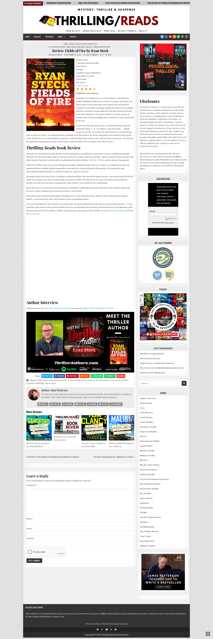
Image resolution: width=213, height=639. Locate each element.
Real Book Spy (102, 380)
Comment (31, 485)
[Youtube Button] (170, 36)
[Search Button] (186, 36)
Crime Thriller (72, 47)
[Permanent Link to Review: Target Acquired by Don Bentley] (94, 427)
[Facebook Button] (166, 36)
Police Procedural (148, 470)
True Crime (145, 536)
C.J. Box (70, 380)
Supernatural (146, 498)
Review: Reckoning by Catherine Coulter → (115, 457)
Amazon (93, 404)
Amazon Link (82, 86)
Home (27, 36)
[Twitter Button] (162, 36)
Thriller (125, 380)
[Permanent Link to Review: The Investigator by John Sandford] (39, 427)
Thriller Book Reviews (101, 47)
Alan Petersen (56, 55)
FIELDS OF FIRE (96, 160)
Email (29, 528)
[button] (78, 90)
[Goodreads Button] (182, 36)
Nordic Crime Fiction (149, 465)
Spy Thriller (145, 493)
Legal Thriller (146, 446)
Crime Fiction (146, 417)
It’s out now (34, 214)
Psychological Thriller (150, 484)
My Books (49, 36)
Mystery (144, 460)
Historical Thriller (148, 432)
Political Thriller (147, 474)
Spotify (104, 404)
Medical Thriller (147, 451)
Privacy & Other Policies (96, 624)
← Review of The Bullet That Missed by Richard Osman (52, 457)
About (60, 36)
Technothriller (146, 508)
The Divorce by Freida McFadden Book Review (161, 368)
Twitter (48, 376)
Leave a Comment (92, 55)
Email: (152, 211)
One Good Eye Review (150, 358)
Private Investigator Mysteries (154, 479)
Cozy (142, 408)
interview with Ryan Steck (56, 308)
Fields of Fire (80, 380)
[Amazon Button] (174, 36)
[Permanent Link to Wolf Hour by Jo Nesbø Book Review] (66, 424)
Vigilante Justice (147, 546)
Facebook (60, 376)
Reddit (85, 376)
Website (43, 404)
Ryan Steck (115, 380)
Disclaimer (115, 624)
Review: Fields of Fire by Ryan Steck (80, 50)
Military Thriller (85, 47)
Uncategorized (147, 541)
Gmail (122, 376)
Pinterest (74, 376)
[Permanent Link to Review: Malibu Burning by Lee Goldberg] (121, 427)
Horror (143, 436)
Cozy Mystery (146, 413)
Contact (73, 36)
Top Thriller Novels (149, 531)
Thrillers (144, 522)
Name (29, 519)
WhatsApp (98, 376)
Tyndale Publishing (35, 383)
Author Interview (58, 47)
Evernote (110, 376)
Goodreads (116, 404)
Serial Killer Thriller (149, 489)
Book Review (59, 380)
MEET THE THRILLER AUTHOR (98, 308)
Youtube (81, 404)
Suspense (144, 503)
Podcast (37, 36)
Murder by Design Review (152, 354)
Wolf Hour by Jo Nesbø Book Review (157, 363)
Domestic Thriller (148, 427)
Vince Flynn (50, 383)
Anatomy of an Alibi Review (152, 373)
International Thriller (150, 441)
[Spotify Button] (178, 36)
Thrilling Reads (147, 527)
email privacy (169, 222)
